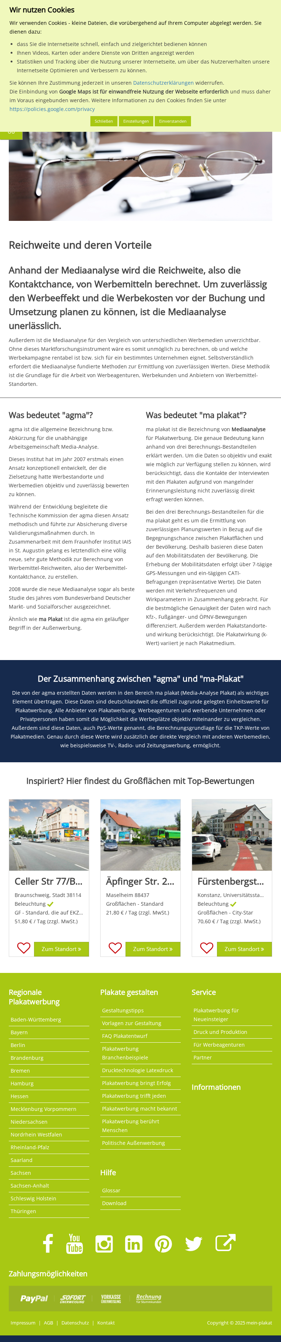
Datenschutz (75, 1323)
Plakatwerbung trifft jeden (134, 1095)
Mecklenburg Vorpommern (43, 1108)
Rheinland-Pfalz (30, 1147)
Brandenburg (27, 1057)
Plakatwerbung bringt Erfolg (136, 1083)
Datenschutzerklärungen (163, 82)
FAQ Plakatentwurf (124, 1035)
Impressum (23, 1323)
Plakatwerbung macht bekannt (139, 1108)
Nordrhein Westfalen (36, 1134)
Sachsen (21, 1172)
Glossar (111, 1190)
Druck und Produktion (220, 1031)
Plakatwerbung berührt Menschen (130, 1126)
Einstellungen (136, 121)
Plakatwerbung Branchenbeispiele (125, 1053)
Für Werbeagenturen (219, 1044)
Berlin (18, 1045)
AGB (48, 1323)
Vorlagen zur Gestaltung (131, 1023)
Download (114, 1203)
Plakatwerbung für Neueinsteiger (216, 1015)
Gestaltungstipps (123, 1010)
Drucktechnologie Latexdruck (137, 1070)
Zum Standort (60, 949)
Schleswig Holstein (33, 1198)
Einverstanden (173, 121)
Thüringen (23, 1211)
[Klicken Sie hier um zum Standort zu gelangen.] (49, 835)
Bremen (20, 1070)
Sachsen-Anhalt (30, 1185)
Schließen (104, 121)
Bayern (19, 1032)
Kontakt (106, 1323)
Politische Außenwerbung (133, 1142)
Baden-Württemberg (36, 1019)
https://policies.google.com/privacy (52, 109)
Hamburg (22, 1083)
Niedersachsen (29, 1121)
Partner (203, 1057)
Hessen (20, 1096)
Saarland (22, 1160)
